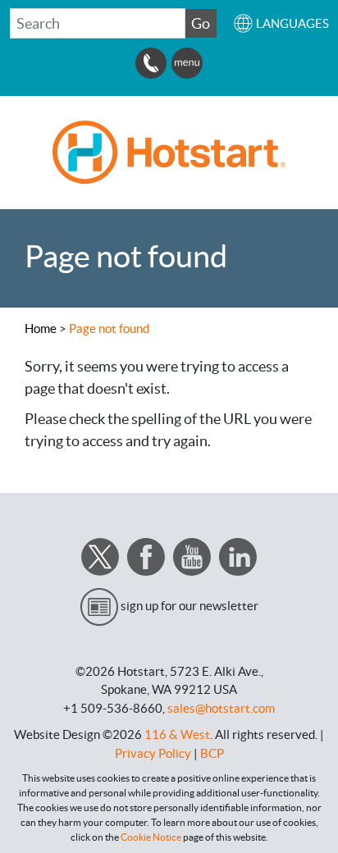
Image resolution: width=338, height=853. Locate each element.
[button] (281, 23)
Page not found (109, 328)
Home (41, 328)
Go (200, 23)
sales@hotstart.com (221, 708)
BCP (212, 753)
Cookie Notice (151, 837)
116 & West (177, 734)
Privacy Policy (153, 753)
